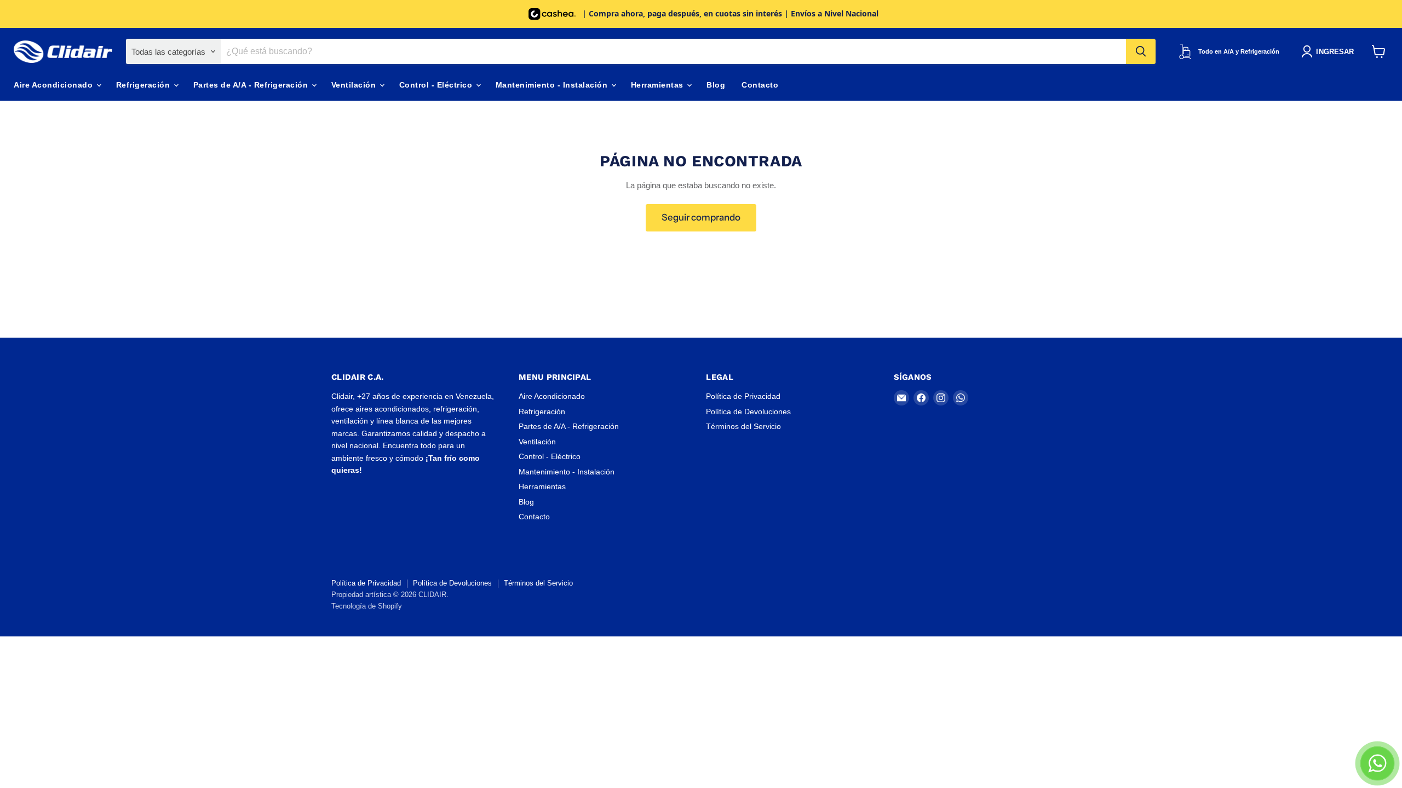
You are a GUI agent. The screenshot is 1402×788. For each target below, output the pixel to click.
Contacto (760, 84)
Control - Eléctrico (437, 84)
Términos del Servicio (743, 426)
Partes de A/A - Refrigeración (252, 84)
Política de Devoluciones (748, 411)
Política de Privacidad (743, 396)
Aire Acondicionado (54, 84)
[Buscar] (1141, 51)
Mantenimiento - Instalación (553, 84)
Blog (715, 84)
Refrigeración (144, 84)
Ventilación (354, 84)
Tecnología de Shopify (366, 606)
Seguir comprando (701, 217)
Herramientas (658, 84)
